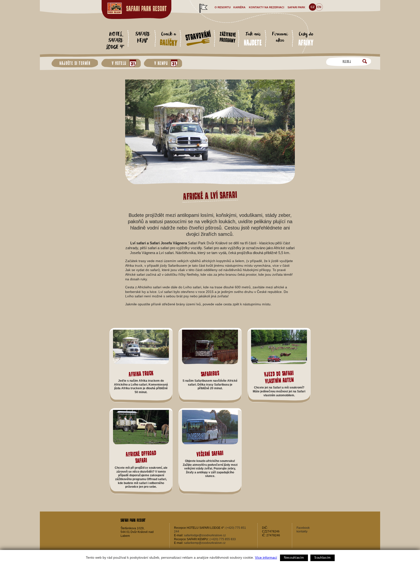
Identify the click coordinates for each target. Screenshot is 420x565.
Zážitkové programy (227, 37)
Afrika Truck (141, 373)
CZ (313, 7)
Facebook (303, 528)
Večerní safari (210, 453)
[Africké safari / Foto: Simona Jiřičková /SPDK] (210, 183)
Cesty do (305, 38)
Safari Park (296, 7)
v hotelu (117, 63)
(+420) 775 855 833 (223, 539)
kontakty (302, 531)
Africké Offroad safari (140, 456)
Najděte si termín (74, 63)
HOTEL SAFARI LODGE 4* (115, 41)
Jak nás (253, 38)
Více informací (266, 557)
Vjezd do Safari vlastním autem (279, 376)
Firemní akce (280, 37)
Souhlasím (322, 557)
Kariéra (239, 7)
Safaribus (210, 374)
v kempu (160, 63)
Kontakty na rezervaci (266, 7)
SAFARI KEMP (142, 37)
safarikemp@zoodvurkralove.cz (205, 543)
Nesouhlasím (294, 557)
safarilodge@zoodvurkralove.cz (205, 535)
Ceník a (168, 38)
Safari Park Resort (146, 9)
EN (319, 7)
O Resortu (223, 7)
